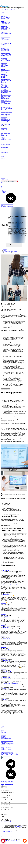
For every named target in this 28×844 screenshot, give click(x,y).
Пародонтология (4, 35)
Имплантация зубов (5, 745)
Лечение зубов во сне (6, 139)
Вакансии (3, 158)
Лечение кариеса (4, 27)
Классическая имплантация (4, 86)
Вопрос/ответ (4, 149)
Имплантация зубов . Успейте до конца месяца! (13, 2)
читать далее (3, 603)
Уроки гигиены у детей (6, 54)
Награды (3, 190)
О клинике (3, 191)
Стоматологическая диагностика (5, 115)
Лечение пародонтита (6, 40)
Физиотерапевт (4, 92)
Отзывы (2, 187)
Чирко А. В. (6, 688)
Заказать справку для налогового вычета (10, 754)
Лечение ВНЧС (4, 748)
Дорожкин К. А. (7, 616)
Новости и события (5, 144)
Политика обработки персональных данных (11, 782)
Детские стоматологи (5, 60)
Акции (2, 186)
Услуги (2, 182)
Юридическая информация (7, 204)
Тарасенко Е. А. (7, 649)
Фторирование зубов (5, 23)
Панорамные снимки (5, 119)
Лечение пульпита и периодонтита (5, 29)
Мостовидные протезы (6, 105)
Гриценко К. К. (6, 677)
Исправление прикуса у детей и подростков (6, 52)
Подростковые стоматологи (4, 63)
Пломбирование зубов (6, 33)
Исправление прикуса (6, 61)
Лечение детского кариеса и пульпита (5, 45)
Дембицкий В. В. (7, 671)
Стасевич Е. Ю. (7, 638)
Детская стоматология (6, 43)
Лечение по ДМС (5, 100)
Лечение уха (3, 126)
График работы (13, 9)
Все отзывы (3, 567)
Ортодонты (3, 74)
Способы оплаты (4, 152)
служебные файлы (12, 836)
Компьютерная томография (4, 117)
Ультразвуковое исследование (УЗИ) (5, 132)
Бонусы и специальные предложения (6, 97)
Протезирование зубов (6, 95)
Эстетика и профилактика (4, 15)
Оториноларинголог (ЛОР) (7, 752)
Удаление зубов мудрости (4, 73)
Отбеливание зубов (5, 22)
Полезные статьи (4, 147)
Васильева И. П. (7, 627)
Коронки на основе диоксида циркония (5, 99)
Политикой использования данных (9, 840)
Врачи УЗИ (3, 89)
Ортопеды (3, 69)
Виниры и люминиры (6, 17)
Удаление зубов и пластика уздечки (5, 50)
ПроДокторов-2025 (18, 826)
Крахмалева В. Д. (7, 594)
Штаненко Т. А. (7, 699)
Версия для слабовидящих (7, 206)
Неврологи (3, 87)
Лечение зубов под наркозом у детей (5, 47)
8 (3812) (4, 179)
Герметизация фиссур (6, 55)
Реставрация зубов (5, 18)
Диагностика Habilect (5, 121)
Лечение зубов (4, 26)
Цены (2, 185)
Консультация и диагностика (7, 743)
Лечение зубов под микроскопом (5, 31)
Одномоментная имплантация (4, 83)
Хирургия (3, 739)
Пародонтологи (4, 79)
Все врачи (3, 55)
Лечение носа (4, 128)
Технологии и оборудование (4, 141)
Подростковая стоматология (4, 58)
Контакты (3, 192)
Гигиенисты (3, 82)
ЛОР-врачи (3, 84)
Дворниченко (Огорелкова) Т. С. (10, 584)
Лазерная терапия (5, 39)
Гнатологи (3, 71)
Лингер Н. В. (6, 605)
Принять (3, 842)
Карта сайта (3, 205)
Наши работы (4, 188)
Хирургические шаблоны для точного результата (6, 91)
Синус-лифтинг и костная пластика (5, 88)
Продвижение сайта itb (6, 821)
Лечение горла (4, 129)
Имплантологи (4, 66)
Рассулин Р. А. (6, 660)
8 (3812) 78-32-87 (14, 819)
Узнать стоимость (14, 244)
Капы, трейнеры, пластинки (4, 66)
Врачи (2, 183)
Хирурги (3, 77)
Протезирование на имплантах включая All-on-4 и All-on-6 (6, 108)
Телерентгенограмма (5, 120)
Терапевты (3, 57)
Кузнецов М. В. (7, 570)
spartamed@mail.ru (5, 9)
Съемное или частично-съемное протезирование (6, 111)
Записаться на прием (9, 181)
